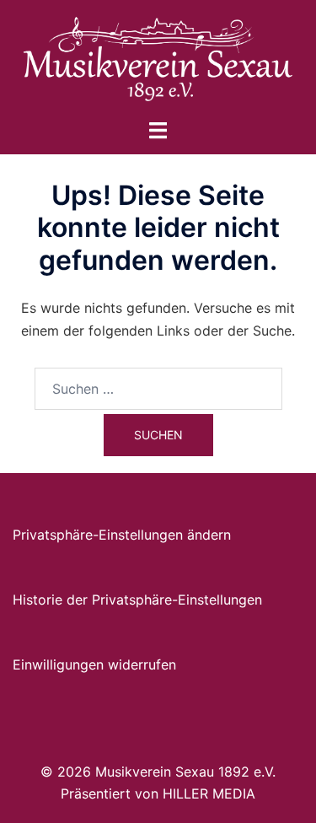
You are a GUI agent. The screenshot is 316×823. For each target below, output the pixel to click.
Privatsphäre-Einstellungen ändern (122, 534)
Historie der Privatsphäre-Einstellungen (137, 599)
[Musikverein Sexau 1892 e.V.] (158, 57)
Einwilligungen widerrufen (94, 664)
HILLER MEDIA (209, 793)
